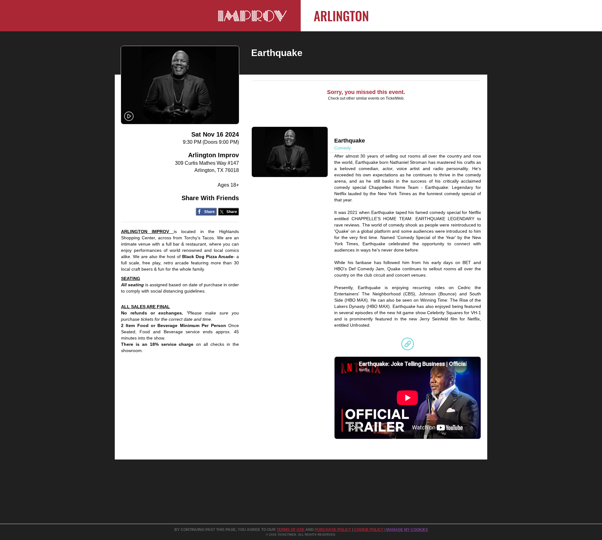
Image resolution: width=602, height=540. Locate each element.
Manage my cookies (407, 529)
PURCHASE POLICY (333, 529)
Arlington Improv (213, 155)
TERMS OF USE (291, 529)
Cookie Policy (369, 529)
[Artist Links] (407, 345)
